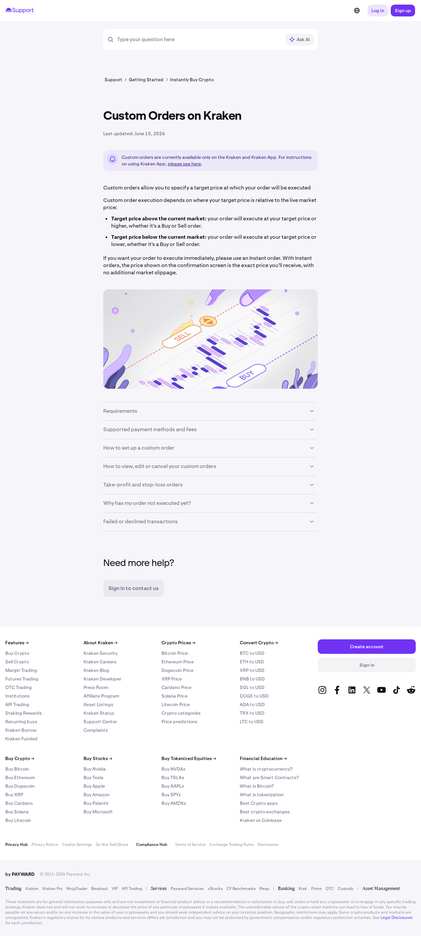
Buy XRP (14, 795)
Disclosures (268, 844)
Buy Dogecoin (20, 786)
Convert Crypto (259, 643)
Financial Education (263, 758)
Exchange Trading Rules (232, 844)
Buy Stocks (98, 758)
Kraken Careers (100, 662)
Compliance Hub (151, 844)
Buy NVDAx (173, 769)
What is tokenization (262, 795)
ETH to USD (252, 662)
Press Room (96, 687)
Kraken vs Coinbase (261, 820)
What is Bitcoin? (257, 786)
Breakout (99, 888)
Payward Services (187, 888)
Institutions (17, 696)
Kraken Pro (52, 888)
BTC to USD (252, 653)
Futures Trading (21, 679)
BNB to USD (252, 679)
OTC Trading (18, 687)
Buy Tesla (93, 777)
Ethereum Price (177, 662)
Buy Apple (94, 786)
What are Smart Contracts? (269, 777)
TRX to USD (252, 713)
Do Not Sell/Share (112, 844)
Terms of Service (190, 844)
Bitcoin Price (174, 653)
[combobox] (199, 39)
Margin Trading (21, 670)
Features (17, 643)
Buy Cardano (19, 803)
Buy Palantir (96, 803)
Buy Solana (17, 812)
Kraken (31, 888)
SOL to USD (252, 687)
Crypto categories (181, 713)
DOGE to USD (254, 696)
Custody (345, 888)
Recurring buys (21, 722)
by (20, 874)
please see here (184, 164)
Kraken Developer (102, 679)
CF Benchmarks (241, 888)
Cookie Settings (77, 844)
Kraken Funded (21, 739)
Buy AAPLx (172, 786)
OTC (330, 888)
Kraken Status (99, 713)
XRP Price (171, 679)
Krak (303, 888)
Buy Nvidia (95, 769)
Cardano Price (176, 687)
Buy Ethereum (20, 777)
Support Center (100, 722)
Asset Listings (98, 704)
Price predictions (179, 722)
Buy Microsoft (98, 812)
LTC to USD (251, 722)
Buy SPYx (171, 795)
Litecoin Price (175, 704)
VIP (115, 888)
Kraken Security (100, 653)
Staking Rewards (23, 713)
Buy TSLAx (172, 777)
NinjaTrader (76, 888)
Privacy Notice (45, 844)
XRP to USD (252, 670)
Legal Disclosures (396, 917)
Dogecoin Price (177, 670)
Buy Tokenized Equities (188, 758)
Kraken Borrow (21, 730)
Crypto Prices (178, 643)
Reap (264, 888)
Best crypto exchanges (265, 812)
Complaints (96, 730)
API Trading (17, 704)
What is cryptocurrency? (266, 769)
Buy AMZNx (173, 803)
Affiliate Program (101, 696)
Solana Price (174, 696)
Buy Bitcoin (17, 769)
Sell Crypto (17, 662)
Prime (316, 888)
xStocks (215, 888)
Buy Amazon (97, 795)
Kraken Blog (96, 670)
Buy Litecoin (18, 820)
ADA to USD (252, 704)
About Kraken (100, 643)
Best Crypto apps (259, 803)
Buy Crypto (17, 653)
